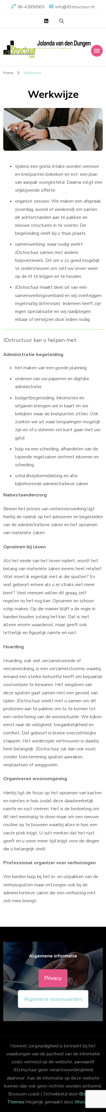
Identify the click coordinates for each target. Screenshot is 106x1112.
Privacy (53, 978)
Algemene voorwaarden (53, 999)
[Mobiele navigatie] (97, 51)
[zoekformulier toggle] (61, 21)
